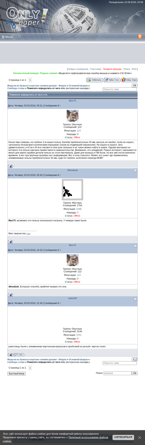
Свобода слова (16, 88)
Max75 (72, 100)
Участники (95, 69)
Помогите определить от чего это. (46, 88)
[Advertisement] (72, 53)
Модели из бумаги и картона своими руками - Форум (36, 85)
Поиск (126, 69)
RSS (134, 69)
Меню (9, 36)
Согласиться (123, 437)
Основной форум (78, 85)
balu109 (72, 298)
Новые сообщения (78, 69)
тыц (28, 233)
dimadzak (72, 170)
